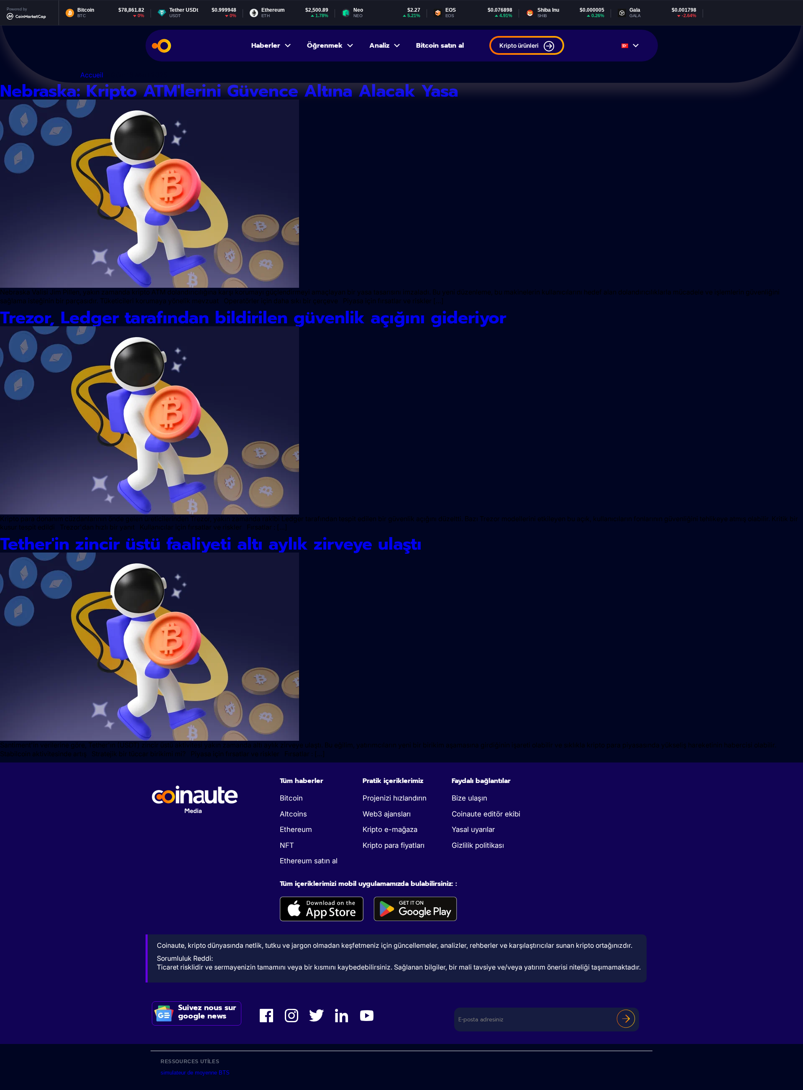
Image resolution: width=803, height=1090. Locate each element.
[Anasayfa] (161, 46)
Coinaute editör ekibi (486, 814)
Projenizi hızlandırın (395, 798)
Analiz (379, 46)
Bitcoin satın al (440, 46)
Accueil (91, 75)
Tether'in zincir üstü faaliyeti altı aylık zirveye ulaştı (211, 544)
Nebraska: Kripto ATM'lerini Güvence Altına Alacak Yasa (229, 91)
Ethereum (296, 829)
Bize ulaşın (469, 798)
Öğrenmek (325, 46)
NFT (287, 845)
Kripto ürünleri (519, 45)
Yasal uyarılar (473, 829)
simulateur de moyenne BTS (195, 1073)
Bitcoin (291, 798)
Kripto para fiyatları (394, 845)
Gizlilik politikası (478, 845)
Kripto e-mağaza (390, 829)
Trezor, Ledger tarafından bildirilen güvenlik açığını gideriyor (253, 317)
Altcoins (293, 814)
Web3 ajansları (387, 814)
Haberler (265, 46)
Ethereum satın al (309, 861)
